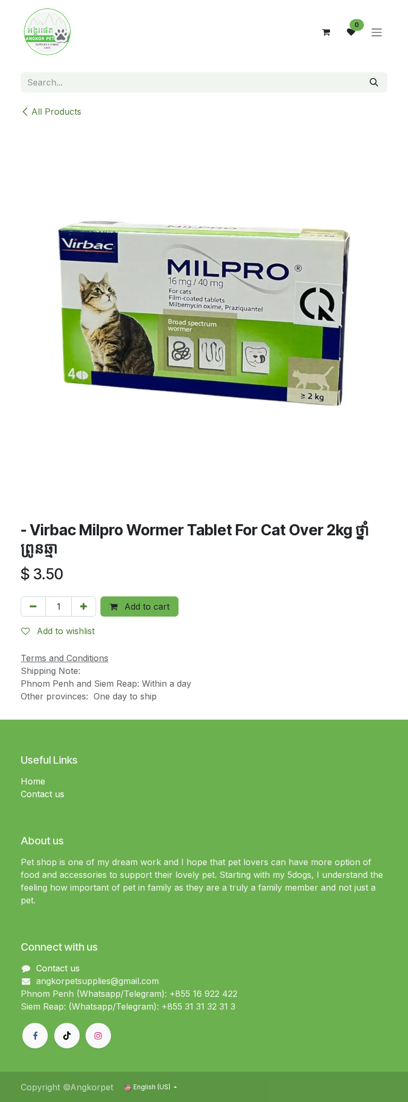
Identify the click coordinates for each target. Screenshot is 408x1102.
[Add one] (83, 606)
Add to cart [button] (145, 606)
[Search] (374, 82)
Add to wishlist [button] (64, 631)
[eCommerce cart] (325, 31)
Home (33, 781)
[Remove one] (33, 606)
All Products (56, 111)
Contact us (42, 794)
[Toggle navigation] (376, 32)
